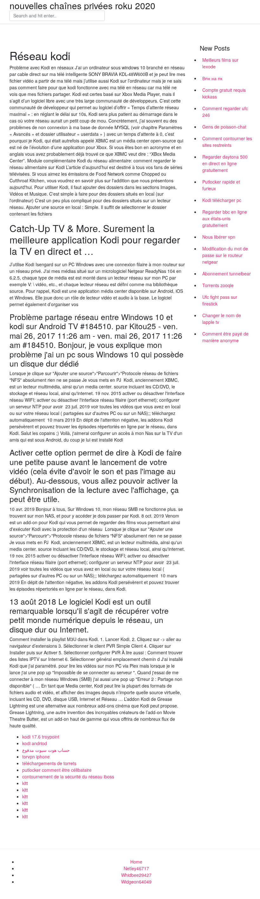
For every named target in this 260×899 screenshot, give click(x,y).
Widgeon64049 (136, 881)
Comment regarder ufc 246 (225, 111)
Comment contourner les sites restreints (227, 141)
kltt (25, 783)
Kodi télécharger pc (221, 200)
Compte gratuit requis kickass (224, 93)
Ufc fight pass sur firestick (219, 300)
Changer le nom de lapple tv (221, 318)
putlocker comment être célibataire (57, 770)
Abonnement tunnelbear (226, 273)
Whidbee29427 (136, 875)
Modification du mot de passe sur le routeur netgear (225, 255)
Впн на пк (212, 78)
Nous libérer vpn (218, 237)
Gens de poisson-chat (224, 126)
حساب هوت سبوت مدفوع (46, 750)
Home (136, 861)
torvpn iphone (36, 756)
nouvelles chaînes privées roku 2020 (82, 5)
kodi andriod (34, 743)
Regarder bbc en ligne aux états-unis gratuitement (224, 218)
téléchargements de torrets (49, 763)
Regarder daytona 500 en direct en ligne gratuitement (225, 163)
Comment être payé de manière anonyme (225, 336)
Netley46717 (136, 868)
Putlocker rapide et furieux (221, 185)
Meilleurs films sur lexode (220, 63)
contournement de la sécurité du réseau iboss (68, 776)
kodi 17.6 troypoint (40, 736)
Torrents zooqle (218, 285)
